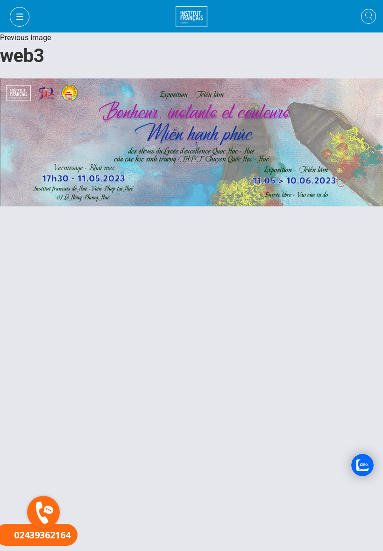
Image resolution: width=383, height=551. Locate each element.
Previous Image (25, 37)
